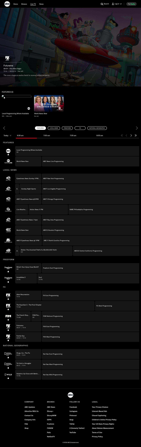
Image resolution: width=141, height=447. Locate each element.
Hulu (49, 432)
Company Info (30, 420)
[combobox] (70, 256)
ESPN (49, 420)
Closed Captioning (99, 415)
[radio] (40, 128)
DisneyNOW (51, 415)
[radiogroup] (70, 128)
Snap (71, 420)
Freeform (50, 424)
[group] (70, 259)
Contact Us (29, 415)
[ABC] (7, 4)
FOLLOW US (75, 402)
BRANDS (51, 402)
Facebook (73, 407)
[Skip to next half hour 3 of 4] (131, 135)
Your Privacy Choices (100, 407)
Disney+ (50, 411)
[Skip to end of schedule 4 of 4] (135, 135)
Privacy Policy (97, 437)
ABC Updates (30, 407)
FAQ (26, 424)
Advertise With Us (32, 411)
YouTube (73, 432)
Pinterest (73, 415)
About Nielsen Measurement (103, 428)
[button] (16, 106)
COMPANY (29, 402)
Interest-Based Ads (99, 411)
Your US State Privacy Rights (103, 424)
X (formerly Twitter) (77, 428)
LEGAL (95, 402)
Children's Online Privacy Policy (104, 420)
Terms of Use (97, 432)
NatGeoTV (51, 437)
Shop (26, 428)
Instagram (73, 411)
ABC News (51, 407)
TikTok (72, 424)
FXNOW (50, 428)
